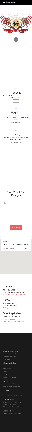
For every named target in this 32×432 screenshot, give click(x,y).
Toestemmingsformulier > (10, 377)
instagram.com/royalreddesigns (11, 386)
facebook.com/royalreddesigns (11, 384)
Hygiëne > (5, 371)
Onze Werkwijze (16, 122)
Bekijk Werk (16, 101)
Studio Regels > (7, 365)
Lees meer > (16, 227)
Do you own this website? (9, 248)
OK (26, 248)
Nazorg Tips (16, 142)
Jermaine (7, 359)
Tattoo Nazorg (7, 368)
